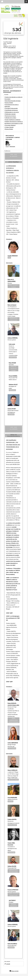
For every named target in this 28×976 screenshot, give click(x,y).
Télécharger (12, 146)
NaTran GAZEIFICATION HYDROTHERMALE (13, 720)
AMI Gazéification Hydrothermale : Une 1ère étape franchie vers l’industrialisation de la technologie (13, 444)
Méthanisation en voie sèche (12, 112)
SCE (9, 257)
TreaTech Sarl (11, 852)
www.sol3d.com (12, 47)
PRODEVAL (11, 947)
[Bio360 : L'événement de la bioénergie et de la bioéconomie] (12, 1)
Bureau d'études (9, 102)
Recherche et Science (10, 115)
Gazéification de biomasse (11, 110)
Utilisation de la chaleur (10, 117)
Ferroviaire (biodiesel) (10, 125)
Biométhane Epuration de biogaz (13, 100)
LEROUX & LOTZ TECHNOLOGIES (13, 870)
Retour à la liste (14, 970)
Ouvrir (7, 146)
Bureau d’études (9, 129)
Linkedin (8, 964)
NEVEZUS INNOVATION (13, 905)
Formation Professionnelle (11, 108)
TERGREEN (12, 390)
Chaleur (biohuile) (9, 127)
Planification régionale (10, 114)
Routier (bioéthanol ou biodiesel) (12, 119)
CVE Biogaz (11, 414)
